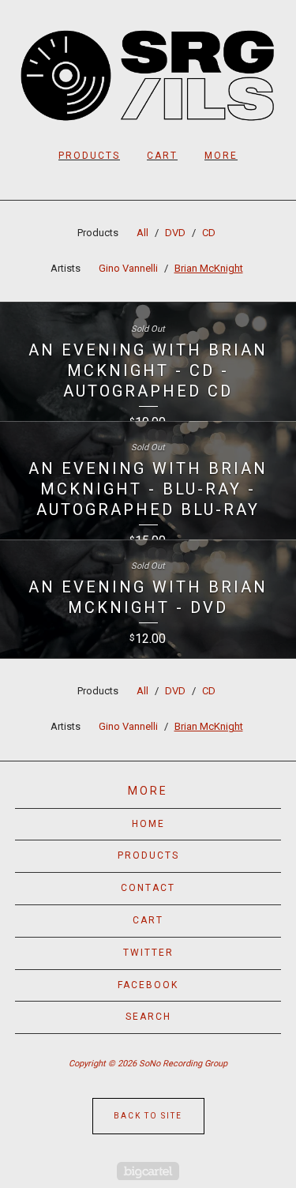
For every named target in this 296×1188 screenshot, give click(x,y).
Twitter (148, 952)
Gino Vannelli (128, 268)
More (221, 155)
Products (89, 155)
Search (148, 1016)
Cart (162, 155)
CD (208, 233)
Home (148, 823)
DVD (175, 233)
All (142, 233)
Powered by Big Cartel (148, 1171)
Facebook (148, 985)
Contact (148, 887)
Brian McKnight (208, 268)
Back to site (148, 1115)
